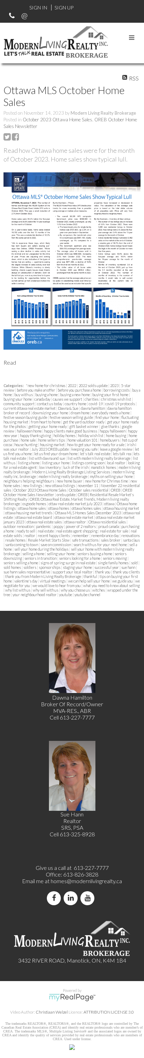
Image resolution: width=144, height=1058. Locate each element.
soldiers (30, 567)
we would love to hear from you (57, 585)
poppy (58, 526)
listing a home (29, 462)
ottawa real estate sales (45, 522)
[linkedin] (72, 898)
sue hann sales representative (27, 572)
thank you (103, 572)
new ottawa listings (60, 485)
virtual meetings (53, 581)
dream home (80, 412)
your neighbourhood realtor (35, 594)
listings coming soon (88, 462)
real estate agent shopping (77, 531)
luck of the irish (76, 467)
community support (19, 403)
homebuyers (110, 440)
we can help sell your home (89, 581)
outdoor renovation (18, 526)
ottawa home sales (32, 508)
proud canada (109, 526)
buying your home (18, 399)
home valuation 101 (82, 440)
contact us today (50, 403)
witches (99, 590)
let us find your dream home (56, 453)
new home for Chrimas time (107, 481)
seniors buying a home (95, 553)
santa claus (131, 540)
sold (134, 562)
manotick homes (104, 467)
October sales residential (89, 490)
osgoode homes (34, 503)
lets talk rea (122, 453)
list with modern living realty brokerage (99, 458)
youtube (66, 594)
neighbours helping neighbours (29, 481)
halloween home (29, 431)
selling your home (61, 553)
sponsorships (50, 567)
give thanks (110, 426)
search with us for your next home (100, 544)
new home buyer (70, 481)
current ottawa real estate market (29, 408)
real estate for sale (114, 531)
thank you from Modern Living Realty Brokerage (43, 576)
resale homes (15, 540)
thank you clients (126, 572)
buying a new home (75, 394)
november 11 (88, 485)
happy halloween (113, 431)
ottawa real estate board (34, 517)
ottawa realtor (75, 522)
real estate (46, 531)
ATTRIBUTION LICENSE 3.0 (109, 1012)
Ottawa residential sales (107, 522)
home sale (28, 440)
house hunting (26, 444)
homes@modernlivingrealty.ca (86, 881)
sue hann (128, 567)
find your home (107, 417)
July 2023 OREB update (50, 449)
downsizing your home (51, 412)
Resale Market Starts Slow (49, 540)
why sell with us (46, 590)
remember (80, 535)
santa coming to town (22, 544)
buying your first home (110, 394)
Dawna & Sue (68, 408)
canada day (42, 399)
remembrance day (105, 535)
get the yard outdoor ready (84, 422)
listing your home (56, 462)
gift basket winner (84, 426)
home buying (116, 435)
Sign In (38, 7)
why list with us (18, 590)
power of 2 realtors (81, 526)
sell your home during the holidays (41, 549)
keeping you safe (84, 449)
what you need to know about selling (111, 585)
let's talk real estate (95, 453)
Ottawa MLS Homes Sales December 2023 (88, 512)
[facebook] (55, 898)
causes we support (68, 399)
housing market (52, 444)
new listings (33, 485)
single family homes (113, 562)
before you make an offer (36, 390)
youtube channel (87, 594)
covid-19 (96, 403)
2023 (114, 385)
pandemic (44, 526)
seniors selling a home (21, 562)
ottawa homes (59, 508)
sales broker (111, 540)
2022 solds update (93, 385)
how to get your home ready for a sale (96, 444)
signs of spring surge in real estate (68, 562)
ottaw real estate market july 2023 (75, 503)
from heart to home (46, 422)
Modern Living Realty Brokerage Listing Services (71, 472)
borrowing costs (116, 390)
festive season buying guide (25, 417)
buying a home (46, 394)
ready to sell (26, 531)
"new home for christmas (46, 385)
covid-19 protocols (120, 403)
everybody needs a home (111, 412)
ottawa (109, 503)
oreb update (66, 494)
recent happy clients (54, 535)
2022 (72, 385)
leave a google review (116, 449)
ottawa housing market (121, 508)
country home (76, 403)
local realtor (116, 462)
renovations (130, 535)
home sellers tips (52, 440)
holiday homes (64, 435)
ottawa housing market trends (29, 512)
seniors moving (115, 558)
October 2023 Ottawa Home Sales (57, 119)
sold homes (12, 567)
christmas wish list (116, 399)
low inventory (50, 467)
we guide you (123, 581)
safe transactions (85, 540)
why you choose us (76, 590)
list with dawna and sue (47, 458)
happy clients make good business (71, 431)
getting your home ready (47, 426)
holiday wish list (91, 435)
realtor (30, 535)
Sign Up (64, 7)
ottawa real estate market (74, 517)
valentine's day (26, 581)
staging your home (78, 567)
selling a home (33, 553)
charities (92, 399)
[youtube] (88, 898)
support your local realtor (72, 572)
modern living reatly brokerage (63, 476)
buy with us (24, 394)
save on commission (56, 544)
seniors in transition (40, 558)
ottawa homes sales (87, 508)
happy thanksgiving (36, 435)
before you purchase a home (80, 390)
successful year (107, 567)
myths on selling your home (112, 476)
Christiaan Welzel (52, 1012)
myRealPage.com (72, 997)
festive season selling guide (72, 417)
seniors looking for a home (80, 558)
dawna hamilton (93, 408)
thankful (91, 576)
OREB (116, 490)
